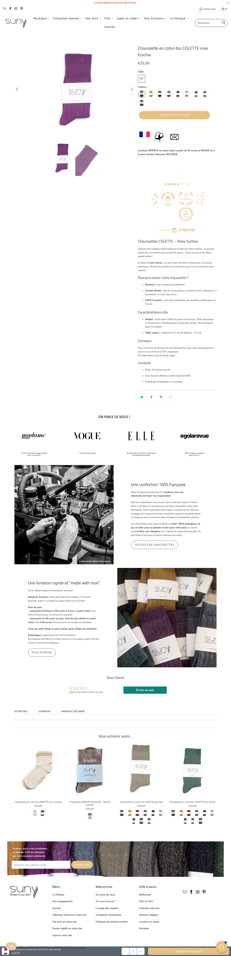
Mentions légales (148, 915)
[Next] (131, 89)
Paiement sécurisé (73, 711)
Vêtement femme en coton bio (69, 915)
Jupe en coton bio (62, 935)
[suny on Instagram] (15, 9)
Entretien (20, 711)
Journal (56, 908)
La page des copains (107, 908)
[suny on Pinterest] (21, 9)
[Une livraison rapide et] (167, 617)
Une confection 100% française (158, 484)
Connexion (209, 9)
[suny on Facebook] (10, 9)
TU (141, 78)
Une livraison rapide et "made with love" (64, 582)
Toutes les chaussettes (154, 545)
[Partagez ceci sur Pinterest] (161, 398)
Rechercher (145, 894)
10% (11, 946)
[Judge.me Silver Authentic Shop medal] (168, 199)
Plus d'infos (42, 652)
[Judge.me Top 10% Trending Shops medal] (168, 214)
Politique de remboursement (112, 921)
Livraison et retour (149, 921)
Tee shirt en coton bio (64, 921)
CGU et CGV (146, 901)
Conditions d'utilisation (108, 915)
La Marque (58, 894)
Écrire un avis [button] (145, 690)
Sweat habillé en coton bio (67, 928)
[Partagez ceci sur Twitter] (142, 398)
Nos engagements (62, 901)
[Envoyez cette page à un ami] (171, 398)
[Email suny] (4, 9)
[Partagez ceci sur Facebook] (151, 398)
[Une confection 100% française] (64, 514)
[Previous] (17, 89)
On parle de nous (105, 894)
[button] (42, 18)
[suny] (16, 23)
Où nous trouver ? (106, 901)
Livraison (44, 711)
